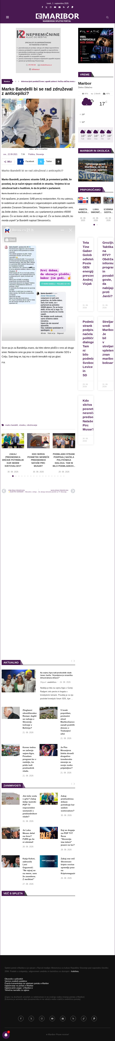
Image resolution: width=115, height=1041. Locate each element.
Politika (31, 154)
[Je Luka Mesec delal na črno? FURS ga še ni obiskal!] (11, 833)
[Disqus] (38, 536)
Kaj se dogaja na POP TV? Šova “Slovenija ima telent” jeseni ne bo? (68, 837)
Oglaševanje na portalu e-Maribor (19, 986)
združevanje (32, 425)
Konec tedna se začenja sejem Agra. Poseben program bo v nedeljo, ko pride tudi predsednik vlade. (29, 759)
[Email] (59, 7)
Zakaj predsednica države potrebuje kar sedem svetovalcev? (13, 460)
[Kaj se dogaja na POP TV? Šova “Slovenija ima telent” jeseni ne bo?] (49, 833)
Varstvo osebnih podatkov (16, 981)
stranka (22, 425)
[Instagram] (51, 7)
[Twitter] (46, 7)
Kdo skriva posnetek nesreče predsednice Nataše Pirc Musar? (38, 460)
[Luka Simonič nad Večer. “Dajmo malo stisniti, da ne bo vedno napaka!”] (96, 200)
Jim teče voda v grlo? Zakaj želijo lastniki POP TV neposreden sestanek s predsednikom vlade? (30, 806)
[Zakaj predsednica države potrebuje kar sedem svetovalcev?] (13, 440)
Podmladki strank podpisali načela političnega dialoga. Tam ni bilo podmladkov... (64, 460)
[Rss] (64, 7)
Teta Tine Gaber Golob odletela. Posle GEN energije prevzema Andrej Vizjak (90, 263)
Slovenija (40, 154)
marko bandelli (11, 425)
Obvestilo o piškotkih (14, 979)
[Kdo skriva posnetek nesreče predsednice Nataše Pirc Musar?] (38, 440)
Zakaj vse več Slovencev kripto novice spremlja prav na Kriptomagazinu (69, 866)
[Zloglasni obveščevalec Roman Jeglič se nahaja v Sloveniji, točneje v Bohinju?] (11, 713)
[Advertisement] (38, 395)
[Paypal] (72, 7)
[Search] (107, 17)
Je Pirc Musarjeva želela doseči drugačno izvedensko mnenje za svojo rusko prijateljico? (67, 757)
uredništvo (51, 682)
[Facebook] (42, 7)
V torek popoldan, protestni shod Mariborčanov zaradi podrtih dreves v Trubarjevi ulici (67, 722)
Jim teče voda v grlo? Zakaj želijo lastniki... (39, 81)
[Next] (74, 661)
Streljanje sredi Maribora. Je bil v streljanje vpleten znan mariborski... (95, 168)
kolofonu (75, 971)
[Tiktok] (68, 7)
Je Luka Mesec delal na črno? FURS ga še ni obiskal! (29, 836)
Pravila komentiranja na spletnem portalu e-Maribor (27, 983)
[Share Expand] (58, 161)
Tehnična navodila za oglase (17, 990)
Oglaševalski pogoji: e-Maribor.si (19, 988)
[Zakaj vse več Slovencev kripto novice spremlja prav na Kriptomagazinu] (49, 861)
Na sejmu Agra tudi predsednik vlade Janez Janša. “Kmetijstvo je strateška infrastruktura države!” (56, 675)
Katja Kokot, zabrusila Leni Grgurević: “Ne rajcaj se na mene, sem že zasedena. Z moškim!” (30, 868)
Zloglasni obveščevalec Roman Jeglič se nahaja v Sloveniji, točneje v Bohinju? (30, 719)
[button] (16, 81)
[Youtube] (55, 7)
